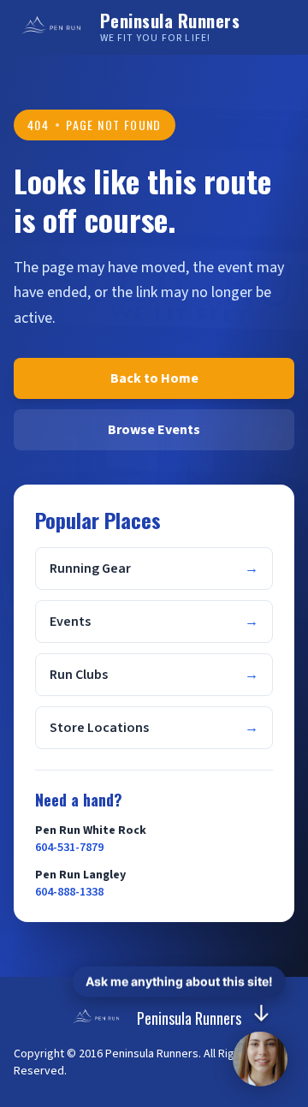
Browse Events (154, 429)
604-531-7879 (69, 847)
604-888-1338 (69, 892)
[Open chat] (260, 1059)
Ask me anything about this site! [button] (179, 981)
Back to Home (154, 378)
